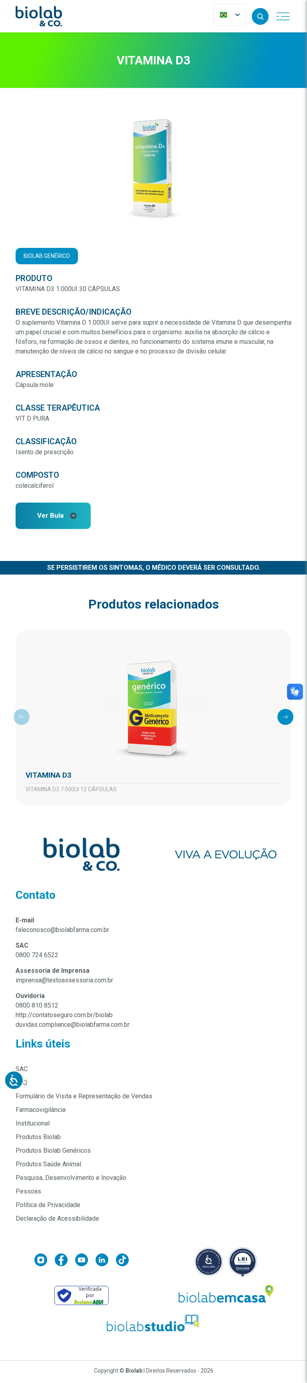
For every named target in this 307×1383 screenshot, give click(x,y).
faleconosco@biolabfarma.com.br (62, 930)
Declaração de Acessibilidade (57, 1218)
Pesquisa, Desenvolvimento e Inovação (71, 1177)
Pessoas (28, 1191)
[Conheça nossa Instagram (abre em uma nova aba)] (44, 1261)
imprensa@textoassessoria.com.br (64, 980)
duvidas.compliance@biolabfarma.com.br (73, 1024)
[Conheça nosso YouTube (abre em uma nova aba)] (85, 1261)
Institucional (33, 1123)
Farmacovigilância (41, 1110)
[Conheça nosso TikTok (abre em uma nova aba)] (122, 1261)
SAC (22, 1069)
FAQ (21, 1082)
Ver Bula (50, 515)
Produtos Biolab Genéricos (53, 1150)
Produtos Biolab (38, 1137)
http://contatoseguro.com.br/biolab (64, 1015)
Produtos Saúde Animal (48, 1164)
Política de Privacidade (48, 1205)
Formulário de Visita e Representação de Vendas (84, 1096)
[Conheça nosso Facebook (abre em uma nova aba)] (65, 1261)
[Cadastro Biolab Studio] (153, 1323)
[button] (260, 16)
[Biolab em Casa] (225, 1295)
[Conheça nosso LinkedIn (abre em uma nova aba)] (106, 1261)
